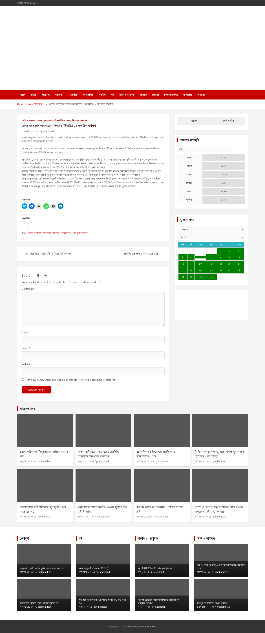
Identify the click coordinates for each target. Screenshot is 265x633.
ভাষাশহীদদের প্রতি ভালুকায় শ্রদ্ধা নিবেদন (142, 253)
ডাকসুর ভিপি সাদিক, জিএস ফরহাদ (212, 603)
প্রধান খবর (48, 120)
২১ (211, 270)
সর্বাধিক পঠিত (228, 120)
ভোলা (69, 120)
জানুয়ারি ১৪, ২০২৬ (28, 461)
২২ (221, 270)
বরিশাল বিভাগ (59, 120)
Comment (28, 288)
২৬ (191, 276)
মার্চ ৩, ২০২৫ (143, 572)
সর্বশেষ (194, 120)
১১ (183, 263)
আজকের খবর (27, 409)
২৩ (229, 270)
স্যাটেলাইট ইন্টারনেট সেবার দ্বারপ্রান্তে (155, 568)
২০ (200, 270)
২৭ (200, 276)
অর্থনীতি (102, 94)
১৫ (221, 263)
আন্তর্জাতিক (88, 94)
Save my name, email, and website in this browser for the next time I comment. (71, 379)
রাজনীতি (73, 94)
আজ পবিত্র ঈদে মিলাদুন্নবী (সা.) (93, 568)
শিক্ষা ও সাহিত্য (171, 94)
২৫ (182, 276)
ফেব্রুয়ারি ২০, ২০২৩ (30, 131)
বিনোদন (155, 94)
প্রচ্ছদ (22, 94)
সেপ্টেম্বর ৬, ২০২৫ (87, 572)
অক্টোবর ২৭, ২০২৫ (86, 516)
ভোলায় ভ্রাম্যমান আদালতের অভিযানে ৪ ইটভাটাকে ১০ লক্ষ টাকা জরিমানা (58, 233)
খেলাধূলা (143, 94)
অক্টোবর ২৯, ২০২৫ (144, 461)
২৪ (238, 270)
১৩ (200, 263)
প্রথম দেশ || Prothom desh (141, 626)
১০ (238, 257)
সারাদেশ (58, 94)
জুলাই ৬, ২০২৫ (85, 606)
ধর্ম (112, 94)
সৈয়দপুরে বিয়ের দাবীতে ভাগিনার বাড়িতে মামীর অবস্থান (49, 253)
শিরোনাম (75, 120)
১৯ (191, 270)
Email (26, 348)
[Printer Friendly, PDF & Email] (32, 193)
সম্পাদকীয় (187, 94)
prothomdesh (47, 131)
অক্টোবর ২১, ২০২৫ (28, 572)
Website (26, 363)
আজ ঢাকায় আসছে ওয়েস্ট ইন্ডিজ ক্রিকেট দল (39, 603)
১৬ (229, 263)
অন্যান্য (201, 94)
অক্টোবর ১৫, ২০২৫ (28, 606)
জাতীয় (33, 94)
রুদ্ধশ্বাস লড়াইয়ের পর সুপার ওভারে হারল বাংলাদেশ (42, 568)
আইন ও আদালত (29, 120)
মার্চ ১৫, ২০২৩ (144, 606)
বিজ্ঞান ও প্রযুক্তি (126, 94)
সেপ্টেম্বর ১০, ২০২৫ (205, 606)
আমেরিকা (46, 94)
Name (26, 332)
